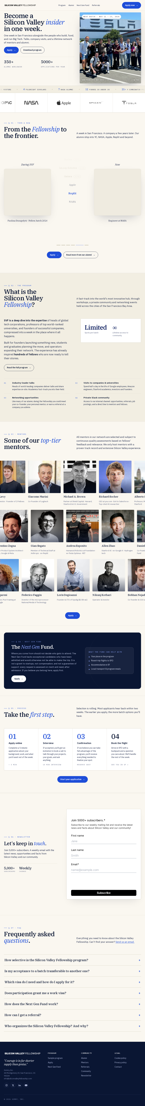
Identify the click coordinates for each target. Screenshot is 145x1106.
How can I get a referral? (23, 1015)
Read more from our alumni (79, 255)
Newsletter (86, 1075)
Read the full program (17, 367)
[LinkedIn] (19, 1085)
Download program (32, 50)
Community (86, 1071)
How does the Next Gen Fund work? (31, 1004)
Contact (118, 1067)
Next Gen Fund (83, 5)
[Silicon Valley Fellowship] (20, 5)
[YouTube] (26, 1085)
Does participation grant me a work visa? (35, 993)
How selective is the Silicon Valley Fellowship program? (46, 960)
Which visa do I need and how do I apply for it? (39, 982)
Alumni (71, 5)
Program (62, 5)
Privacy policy (121, 1062)
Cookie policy (120, 1058)
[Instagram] (6, 1085)
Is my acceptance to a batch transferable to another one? (47, 971)
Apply (9, 50)
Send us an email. (125, 941)
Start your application (70, 779)
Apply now (130, 5)
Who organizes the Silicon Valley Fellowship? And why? (46, 1026)
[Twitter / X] (13, 1085)
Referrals (96, 5)
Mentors (85, 1062)
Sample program (55, 1058)
